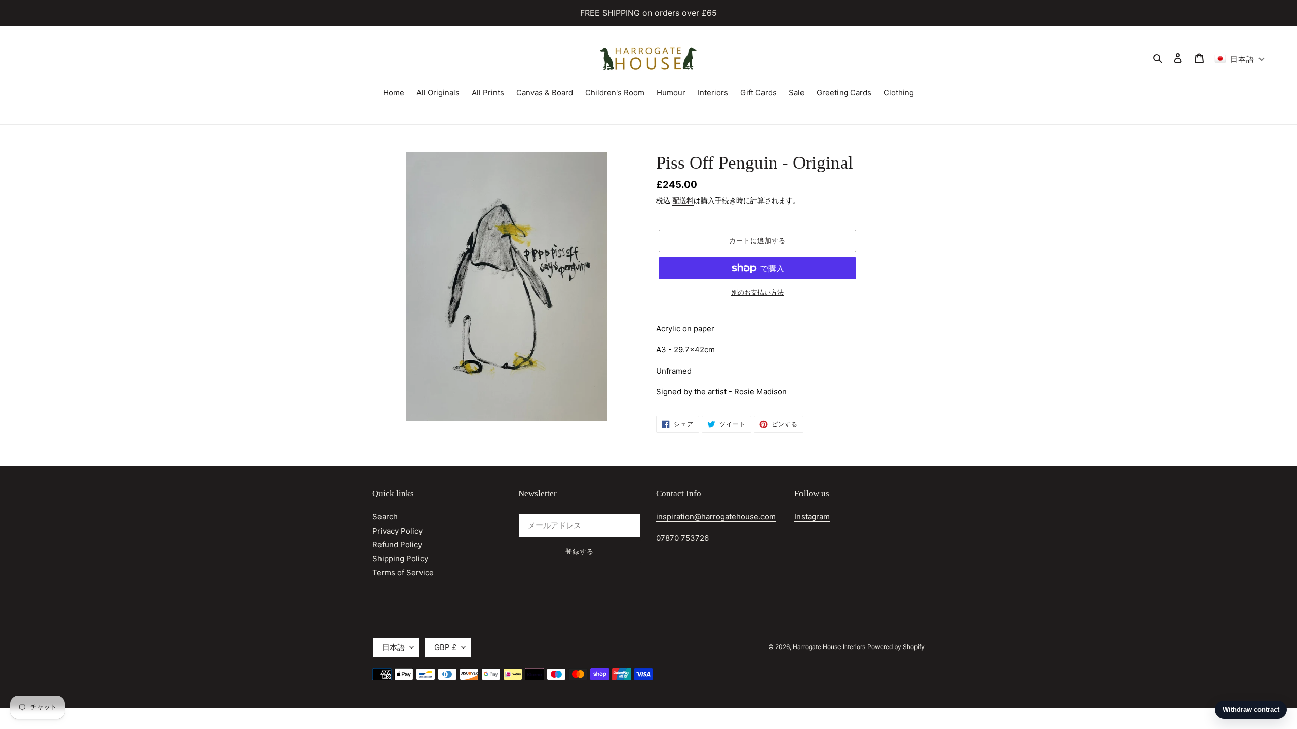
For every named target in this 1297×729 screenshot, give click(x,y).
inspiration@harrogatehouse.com (716, 516)
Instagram (812, 516)
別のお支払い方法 (757, 292)
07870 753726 (682, 538)
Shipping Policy (400, 558)
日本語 (393, 647)
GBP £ (445, 647)
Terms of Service (403, 572)
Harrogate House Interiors (829, 647)
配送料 (683, 200)
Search (385, 516)
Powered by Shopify (896, 647)
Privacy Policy (397, 531)
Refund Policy (397, 544)
